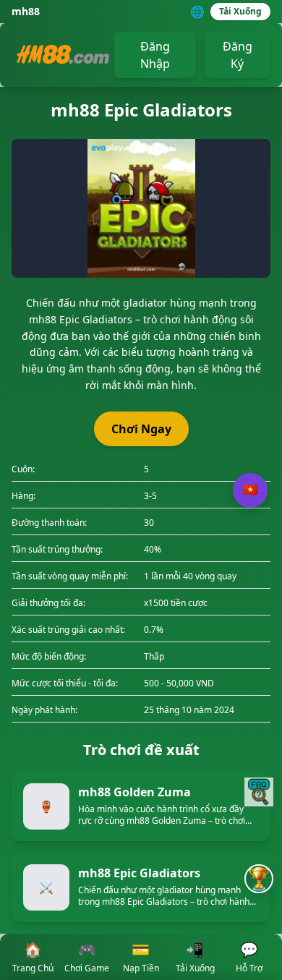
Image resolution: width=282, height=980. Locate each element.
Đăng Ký (237, 55)
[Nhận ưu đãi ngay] (258, 878)
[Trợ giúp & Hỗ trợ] (258, 791)
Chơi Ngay (141, 429)
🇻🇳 (250, 489)
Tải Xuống (240, 11)
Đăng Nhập (155, 55)
